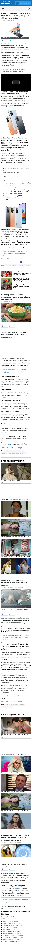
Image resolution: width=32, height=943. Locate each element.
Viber (21, 262)
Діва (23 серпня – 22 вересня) (11, 931)
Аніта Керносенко (19, 587)
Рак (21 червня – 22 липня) (10, 927)
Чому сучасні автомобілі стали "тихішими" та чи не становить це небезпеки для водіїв (16, 637)
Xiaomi (28, 265)
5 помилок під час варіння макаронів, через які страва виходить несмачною (15, 370)
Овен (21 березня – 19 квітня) (11, 921)
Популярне (15, 453)
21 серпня (18, 888)
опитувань (10, 643)
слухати (24, 3)
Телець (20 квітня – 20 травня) (11, 923)
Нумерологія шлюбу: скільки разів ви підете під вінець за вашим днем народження (15, 900)
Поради (7, 704)
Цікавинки (23, 453)
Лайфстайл (20, 451)
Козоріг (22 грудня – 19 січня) (11, 939)
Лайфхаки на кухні (10, 451)
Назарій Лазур (18, 842)
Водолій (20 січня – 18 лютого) (11, 941)
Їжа (10, 453)
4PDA (8, 259)
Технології (8, 265)
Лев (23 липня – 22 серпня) (10, 929)
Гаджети (14, 265)
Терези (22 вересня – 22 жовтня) (12, 933)
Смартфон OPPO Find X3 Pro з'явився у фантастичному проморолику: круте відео (15, 253)
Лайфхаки (4, 453)
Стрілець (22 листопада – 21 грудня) (13, 937)
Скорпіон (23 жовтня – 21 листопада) (13, 935)
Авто (10, 707)
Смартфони (21, 265)
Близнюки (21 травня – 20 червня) (12, 925)
